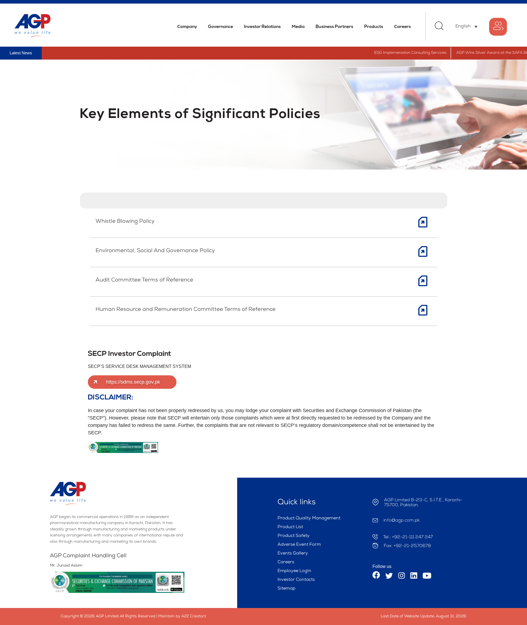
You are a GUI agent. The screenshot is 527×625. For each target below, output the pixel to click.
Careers (402, 27)
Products (373, 27)
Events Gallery (292, 553)
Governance (220, 27)
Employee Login (294, 571)
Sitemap (286, 589)
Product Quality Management (308, 518)
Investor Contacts (296, 580)
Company (187, 27)
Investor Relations (262, 27)
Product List (290, 527)
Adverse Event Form (299, 545)
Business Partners (334, 27)
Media (298, 27)
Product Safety (293, 536)
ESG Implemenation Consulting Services (397, 53)
